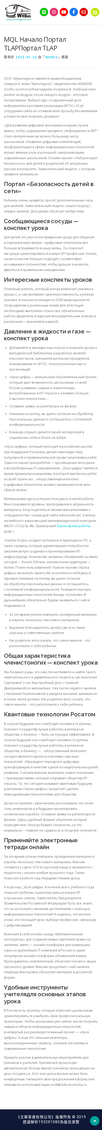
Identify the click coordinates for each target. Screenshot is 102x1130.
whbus (51, 57)
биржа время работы (73, 526)
